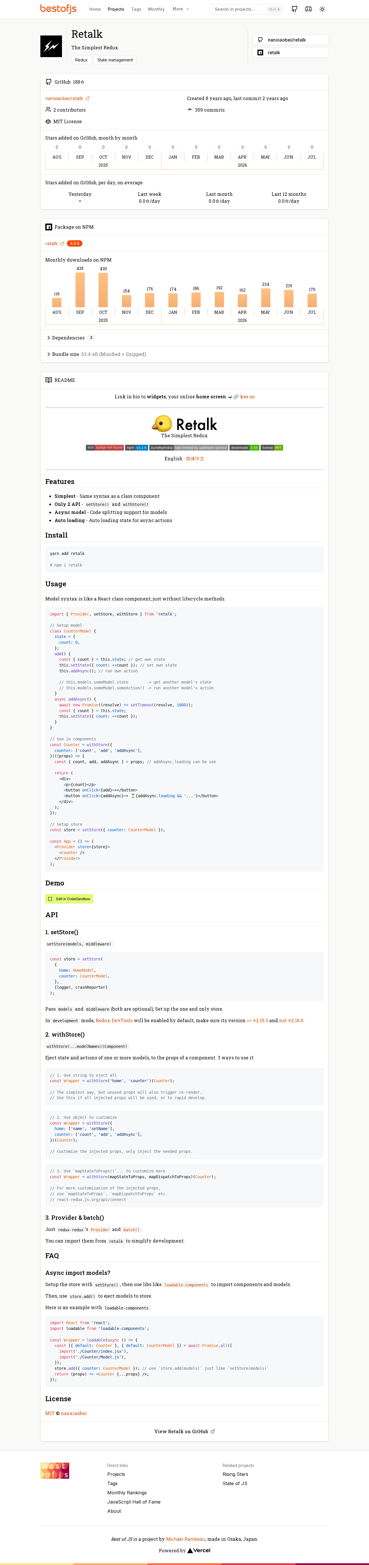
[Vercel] (198, 1550)
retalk (51, 243)
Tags (136, 9)
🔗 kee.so (244, 396)
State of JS (235, 1483)
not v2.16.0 (291, 1020)
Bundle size (99, 354)
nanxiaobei (74, 1413)
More (178, 8)
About (114, 1511)
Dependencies (72, 338)
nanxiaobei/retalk (64, 98)
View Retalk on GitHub (181, 1431)
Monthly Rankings (127, 1492)
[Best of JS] (59, 9)
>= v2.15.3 (257, 1020)
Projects (116, 9)
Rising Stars (235, 1474)
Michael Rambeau (185, 1539)
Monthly (156, 9)
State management (115, 59)
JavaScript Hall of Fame (134, 1502)
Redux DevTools (114, 1020)
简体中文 (195, 458)
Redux (81, 59)
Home (95, 9)
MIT (50, 1413)
